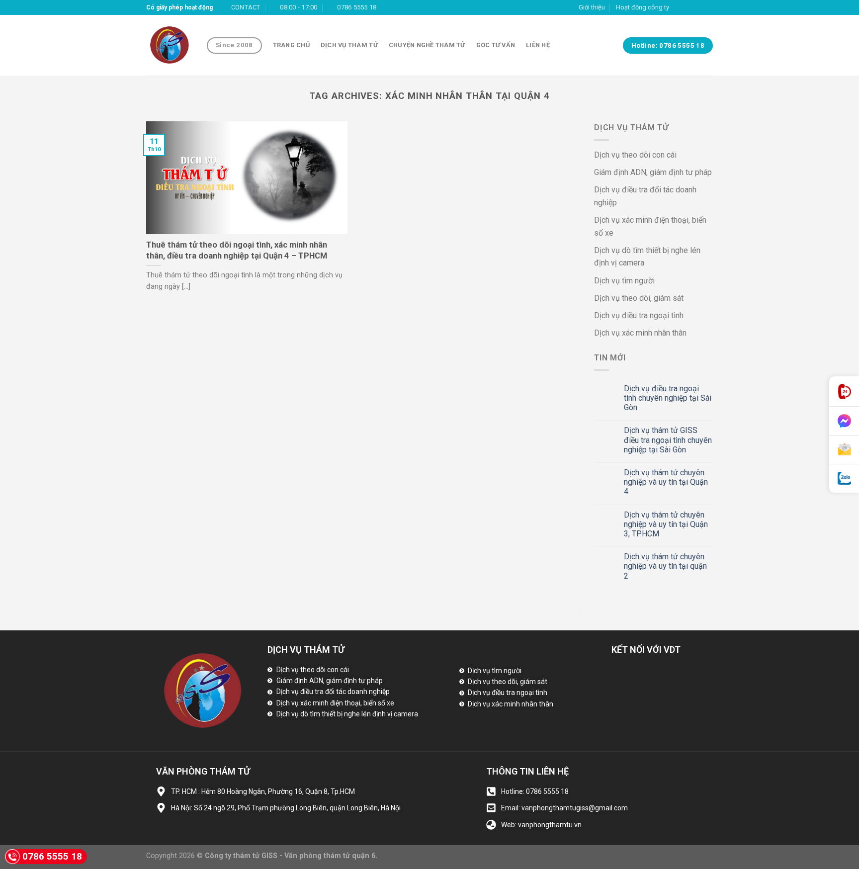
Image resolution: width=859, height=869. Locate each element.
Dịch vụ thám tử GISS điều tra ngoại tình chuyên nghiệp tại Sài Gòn (668, 440)
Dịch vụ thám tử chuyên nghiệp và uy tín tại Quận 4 (666, 482)
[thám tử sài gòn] (169, 45)
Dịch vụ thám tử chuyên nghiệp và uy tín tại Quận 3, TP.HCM (666, 524)
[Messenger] (844, 421)
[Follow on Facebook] (680, 7)
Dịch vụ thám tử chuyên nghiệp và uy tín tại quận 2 (665, 566)
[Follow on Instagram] (689, 7)
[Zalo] (844, 478)
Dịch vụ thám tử (349, 45)
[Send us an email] (708, 7)
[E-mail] (844, 449)
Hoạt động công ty (642, 7)
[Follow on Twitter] (698, 7)
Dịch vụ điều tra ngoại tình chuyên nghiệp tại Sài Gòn (667, 398)
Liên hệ (538, 45)
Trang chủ (291, 45)
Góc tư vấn (495, 45)
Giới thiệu (592, 7)
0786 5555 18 (52, 856)
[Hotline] (844, 391)
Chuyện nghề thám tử (427, 45)
